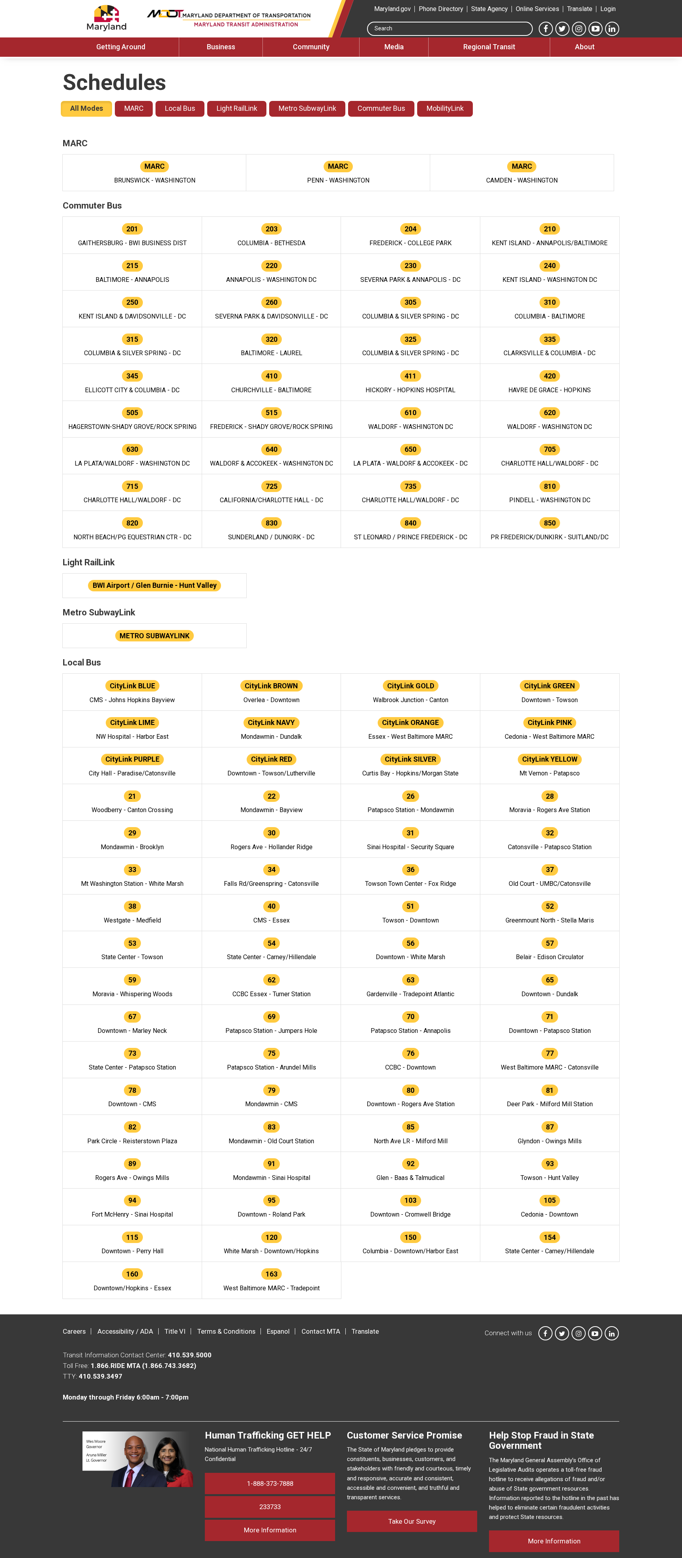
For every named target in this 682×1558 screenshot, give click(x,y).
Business (221, 47)
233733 (270, 1507)
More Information (289, 1530)
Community (311, 47)
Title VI (175, 1331)
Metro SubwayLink (307, 108)
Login (608, 9)
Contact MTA (321, 1331)
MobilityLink (445, 108)
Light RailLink (237, 108)
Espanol (278, 1331)
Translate (579, 9)
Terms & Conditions (226, 1331)
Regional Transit (489, 47)
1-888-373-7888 (270, 1483)
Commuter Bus (381, 108)
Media (394, 47)
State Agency (489, 9)
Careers (74, 1331)
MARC (134, 108)
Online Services (537, 9)
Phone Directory (441, 9)
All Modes (86, 108)
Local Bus (180, 108)
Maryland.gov (392, 9)
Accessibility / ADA (125, 1331)
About (585, 47)
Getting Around (120, 47)
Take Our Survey (412, 1521)
